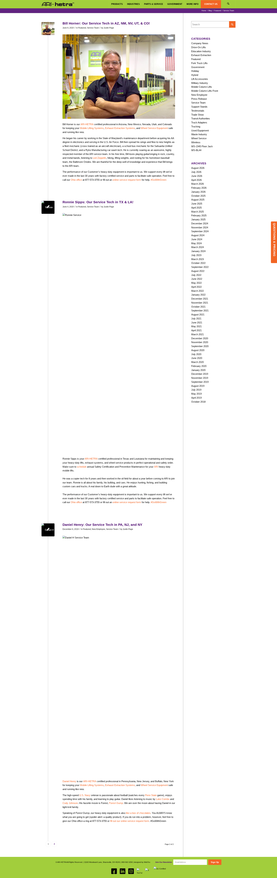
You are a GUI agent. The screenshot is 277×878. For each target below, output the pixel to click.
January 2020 (198, 370)
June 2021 (196, 322)
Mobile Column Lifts (201, 86)
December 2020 (199, 338)
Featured (82, 28)
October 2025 (198, 195)
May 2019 (196, 393)
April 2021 (196, 330)
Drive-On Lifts (198, 47)
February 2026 (198, 187)
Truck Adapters (199, 122)
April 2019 (196, 397)
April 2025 (196, 207)
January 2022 (198, 294)
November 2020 (199, 342)
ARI (156, 466)
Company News (199, 43)
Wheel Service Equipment (154, 128)
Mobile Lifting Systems (92, 128)
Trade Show (197, 114)
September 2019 (200, 382)
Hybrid (194, 75)
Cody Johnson (70, 803)
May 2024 (196, 243)
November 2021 (199, 302)
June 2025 (196, 203)
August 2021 (197, 314)
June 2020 (196, 358)
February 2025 (198, 215)
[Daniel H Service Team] (48, 529)
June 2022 (196, 278)
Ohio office (76, 179)
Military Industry (199, 83)
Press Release (199, 98)
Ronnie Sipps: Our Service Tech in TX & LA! (98, 202)
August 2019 (197, 386)
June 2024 (196, 239)
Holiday (195, 71)
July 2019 (196, 389)
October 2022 (198, 263)
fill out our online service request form (129, 821)
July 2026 (196, 172)
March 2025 (197, 211)
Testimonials (197, 110)
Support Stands (199, 106)
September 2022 (200, 267)
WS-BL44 (196, 150)
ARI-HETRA (86, 124)
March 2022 (197, 290)
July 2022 (196, 275)
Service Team (93, 28)
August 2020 (197, 350)
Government (197, 67)
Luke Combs (162, 799)
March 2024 (197, 247)
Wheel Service (198, 138)
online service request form (127, 179)
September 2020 (200, 346)
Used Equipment (200, 130)
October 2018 (198, 401)
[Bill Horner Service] (48, 28)
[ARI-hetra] (58, 4)
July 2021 (196, 318)
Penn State (151, 795)
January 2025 (198, 219)
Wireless (195, 142)
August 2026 (197, 168)
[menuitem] (117, 4)
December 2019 (199, 374)
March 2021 (197, 334)
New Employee (98, 529)
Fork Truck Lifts (199, 63)
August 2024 (197, 235)
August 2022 (197, 271)
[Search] (228, 4)
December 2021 (199, 298)
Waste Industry (199, 134)
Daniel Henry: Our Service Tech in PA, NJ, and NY (102, 524)
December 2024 (199, 223)
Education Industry (201, 51)
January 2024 (198, 251)
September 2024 (200, 231)
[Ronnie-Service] (48, 207)
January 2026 (198, 191)
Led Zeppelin (99, 157)
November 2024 (199, 227)
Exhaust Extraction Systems (120, 128)
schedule (81, 466)
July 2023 (196, 255)
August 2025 (197, 199)
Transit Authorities (200, 118)
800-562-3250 (127, 862)
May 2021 (196, 326)
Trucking (195, 126)
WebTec (147, 862)
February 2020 (198, 366)
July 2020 (196, 354)
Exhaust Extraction (201, 55)
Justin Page (109, 28)
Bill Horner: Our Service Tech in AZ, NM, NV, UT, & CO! (106, 23)
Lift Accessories (199, 79)
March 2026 (197, 183)
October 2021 (198, 306)
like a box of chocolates (138, 813)
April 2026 (196, 180)
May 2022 (196, 282)
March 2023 (197, 259)
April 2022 (196, 286)
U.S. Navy (84, 795)
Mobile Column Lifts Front (204, 90)
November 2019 (199, 378)
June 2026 (196, 176)
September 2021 (200, 310)
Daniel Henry (69, 781)
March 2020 (197, 362)
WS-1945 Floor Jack (202, 146)
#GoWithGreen (158, 179)
